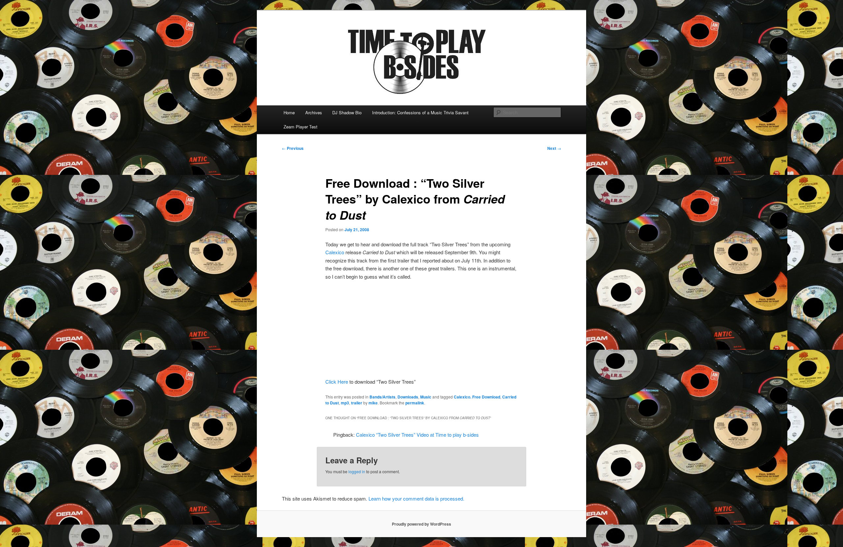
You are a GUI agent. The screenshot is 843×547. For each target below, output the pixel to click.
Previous (293, 148)
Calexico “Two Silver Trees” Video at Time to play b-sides (417, 434)
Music (425, 397)
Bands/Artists (382, 397)
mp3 (345, 403)
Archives (313, 112)
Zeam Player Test (300, 126)
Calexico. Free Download (477, 397)
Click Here (336, 381)
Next (554, 148)
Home (289, 112)
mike (373, 403)
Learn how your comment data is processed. (416, 498)
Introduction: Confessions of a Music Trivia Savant (420, 112)
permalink (414, 403)
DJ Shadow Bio (347, 112)
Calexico (334, 252)
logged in (356, 471)
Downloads (407, 397)
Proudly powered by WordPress (421, 524)
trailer (356, 403)
